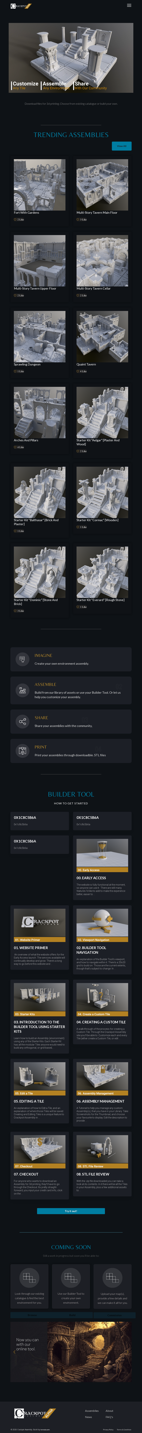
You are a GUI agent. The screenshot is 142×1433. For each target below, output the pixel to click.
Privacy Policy (108, 1429)
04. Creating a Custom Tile (101, 1022)
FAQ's (109, 1417)
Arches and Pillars (26, 440)
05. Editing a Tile (29, 1101)
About (109, 1410)
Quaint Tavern (86, 364)
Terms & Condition (124, 1429)
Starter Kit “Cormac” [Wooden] (97, 520)
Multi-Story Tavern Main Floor (97, 212)
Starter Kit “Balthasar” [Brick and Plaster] (36, 522)
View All (121, 146)
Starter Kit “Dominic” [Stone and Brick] (36, 602)
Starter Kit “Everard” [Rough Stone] (101, 600)
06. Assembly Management (101, 1101)
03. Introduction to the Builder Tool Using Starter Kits (39, 1026)
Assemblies (92, 1410)
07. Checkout (26, 1174)
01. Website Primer (31, 948)
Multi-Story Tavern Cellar (94, 288)
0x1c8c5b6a (25, 817)
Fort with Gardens (26, 212)
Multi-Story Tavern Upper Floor (35, 288)
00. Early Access (91, 878)
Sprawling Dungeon (27, 364)
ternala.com (45, 1430)
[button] (71, 1211)
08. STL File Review (93, 1174)
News (88, 1417)
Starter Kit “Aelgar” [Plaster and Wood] (98, 442)
